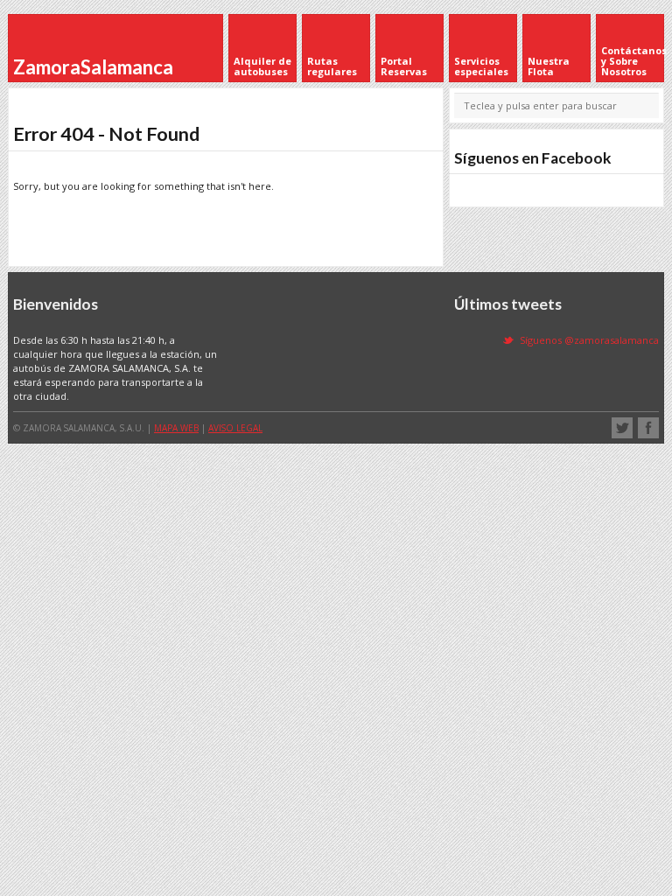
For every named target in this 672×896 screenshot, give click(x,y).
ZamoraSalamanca (93, 67)
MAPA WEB (176, 428)
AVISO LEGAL (235, 428)
